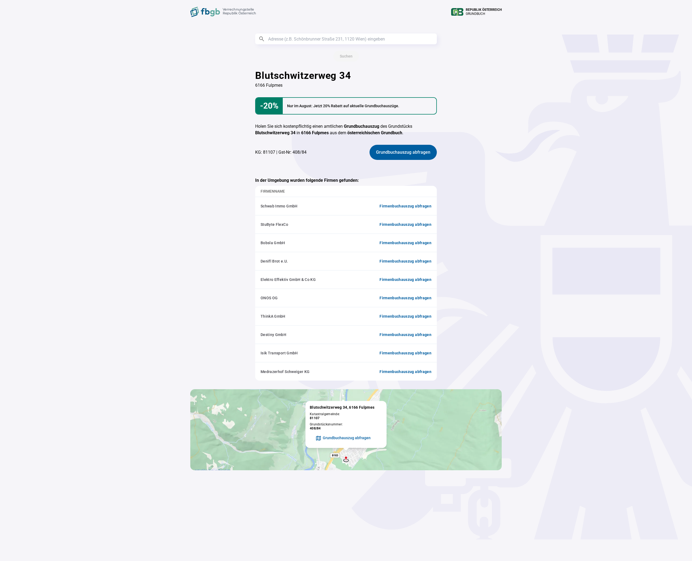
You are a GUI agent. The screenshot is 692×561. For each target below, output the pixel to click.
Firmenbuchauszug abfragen (405, 206)
